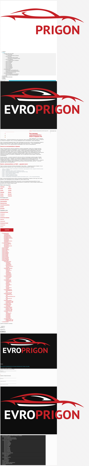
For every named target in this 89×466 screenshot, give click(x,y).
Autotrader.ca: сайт (9, 302)
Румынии (10, 195)
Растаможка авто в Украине (7, 452)
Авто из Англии (5, 254)
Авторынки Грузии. (7, 279)
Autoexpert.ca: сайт (9, 301)
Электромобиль (3, 201)
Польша (9, 188)
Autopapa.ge (2, 224)
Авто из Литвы (5, 248)
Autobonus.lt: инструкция (8, 306)
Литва (1, 188)
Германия (2, 186)
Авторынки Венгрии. (8, 289)
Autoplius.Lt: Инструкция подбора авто (8, 263)
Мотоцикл (2, 208)
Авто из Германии (5, 249)
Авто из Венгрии (5, 258)
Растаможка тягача (7, 237)
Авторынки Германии (8, 268)
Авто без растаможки (6, 242)
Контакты (4, 464)
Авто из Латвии (5, 255)
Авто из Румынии (5, 259)
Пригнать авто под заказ (7, 439)
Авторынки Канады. (8, 300)
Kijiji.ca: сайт (8, 303)
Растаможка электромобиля (7, 235)
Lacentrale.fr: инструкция (8, 315)
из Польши (14, 366)
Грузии (1, 190)
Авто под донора (5, 257)
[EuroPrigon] (42, 48)
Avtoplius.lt (2, 215)
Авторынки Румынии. (8, 307)
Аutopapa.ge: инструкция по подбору (8, 281)
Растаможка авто (5, 233)
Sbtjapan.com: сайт (9, 319)
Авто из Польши (5, 247)
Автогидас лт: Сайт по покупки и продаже (9, 266)
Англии (9, 190)
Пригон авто (2, 366)
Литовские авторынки (6, 457)
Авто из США (4, 250)
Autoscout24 (2, 221)
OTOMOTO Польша (8, 278)
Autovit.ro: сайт (9, 308)
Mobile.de (2, 219)
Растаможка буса (7, 236)
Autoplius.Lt (6, 458)
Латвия (1, 194)
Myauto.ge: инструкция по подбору (8, 284)
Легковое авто (19, 366)
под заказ (27, 366)
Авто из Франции (5, 252)
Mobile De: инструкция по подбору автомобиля (8, 271)
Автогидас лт (6, 459)
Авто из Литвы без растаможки (7, 244)
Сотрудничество (5, 321)
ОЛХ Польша (8, 276)
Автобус (2, 206)
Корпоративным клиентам (7, 463)
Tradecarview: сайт (9, 320)
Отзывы (23, 366)
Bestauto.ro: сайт (9, 309)
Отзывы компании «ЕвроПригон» (8, 462)
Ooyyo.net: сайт (9, 292)
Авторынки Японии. (8, 318)
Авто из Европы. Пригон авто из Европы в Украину (12, 435)
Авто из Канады (5, 253)
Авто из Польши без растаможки (8, 246)
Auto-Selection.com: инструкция (8, 313)
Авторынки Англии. (8, 293)
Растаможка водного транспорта (8, 241)
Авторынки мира (5, 260)
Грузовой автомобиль (5, 204)
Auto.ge (1, 226)
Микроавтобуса (3, 203)
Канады (2, 195)
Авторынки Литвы (7, 261)
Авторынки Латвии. (8, 304)
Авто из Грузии (5, 251)
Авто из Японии (5, 256)
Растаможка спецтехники (6, 239)
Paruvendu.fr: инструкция (8, 317)
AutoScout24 (6, 454)
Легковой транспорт (4, 199)
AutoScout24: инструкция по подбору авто (8, 274)
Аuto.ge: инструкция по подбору (8, 287)
